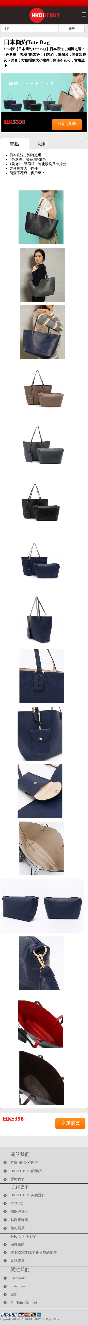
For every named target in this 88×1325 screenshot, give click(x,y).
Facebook (18, 1278)
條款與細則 (19, 1211)
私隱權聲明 (19, 1220)
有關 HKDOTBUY (24, 1163)
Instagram (18, 1286)
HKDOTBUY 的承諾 (26, 1171)
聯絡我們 (18, 1179)
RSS (14, 1294)
